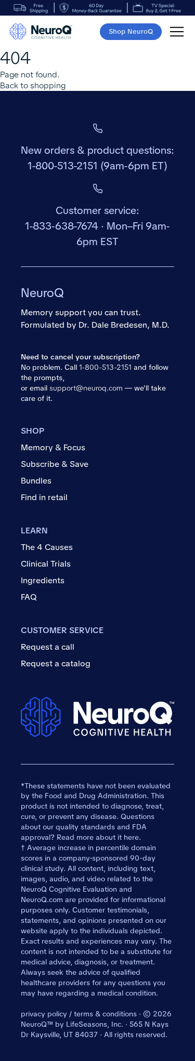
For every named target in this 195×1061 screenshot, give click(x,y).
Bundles (36, 480)
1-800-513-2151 (63, 165)
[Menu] (176, 31)
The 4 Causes (47, 547)
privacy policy (44, 1013)
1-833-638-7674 (61, 226)
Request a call (47, 646)
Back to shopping (33, 85)
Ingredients (42, 580)
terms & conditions (105, 1013)
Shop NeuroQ (131, 31)
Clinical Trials (46, 563)
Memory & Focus (53, 447)
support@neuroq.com (86, 388)
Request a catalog (55, 663)
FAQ (29, 597)
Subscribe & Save (54, 464)
